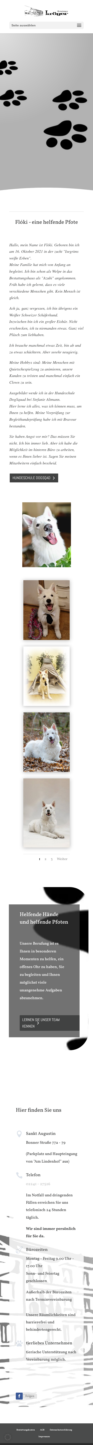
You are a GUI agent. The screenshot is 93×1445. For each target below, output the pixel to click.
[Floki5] (46, 639)
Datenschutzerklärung (61, 1429)
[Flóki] (46, 705)
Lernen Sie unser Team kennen (41, 1023)
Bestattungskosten (25, 1429)
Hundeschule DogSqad (31, 477)
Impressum (44, 1436)
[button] (8, 1437)
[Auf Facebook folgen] (19, 1396)
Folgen (29, 1396)
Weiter (62, 859)
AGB (42, 1429)
